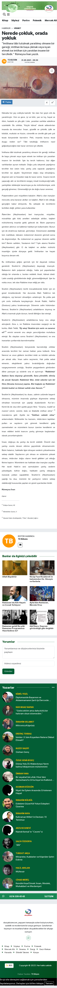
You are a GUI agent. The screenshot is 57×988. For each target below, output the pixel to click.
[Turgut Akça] (7, 856)
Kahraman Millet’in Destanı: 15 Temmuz (31, 818)
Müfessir (20, 872)
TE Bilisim (23, 539)
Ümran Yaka (22, 774)
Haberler (6, 28)
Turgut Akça (23, 853)
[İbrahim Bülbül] (7, 803)
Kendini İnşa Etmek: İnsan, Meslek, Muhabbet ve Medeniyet (33, 885)
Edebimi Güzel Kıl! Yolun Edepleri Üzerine (33, 805)
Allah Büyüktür (9, 577)
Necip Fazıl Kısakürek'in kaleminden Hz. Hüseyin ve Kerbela (41, 579)
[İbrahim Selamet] (7, 724)
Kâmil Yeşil (22, 694)
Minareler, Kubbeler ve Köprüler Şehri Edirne (35, 858)
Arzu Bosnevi (23, 828)
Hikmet (17, 28)
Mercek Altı (10, 949)
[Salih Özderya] (7, 843)
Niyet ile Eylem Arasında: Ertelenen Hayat (34, 792)
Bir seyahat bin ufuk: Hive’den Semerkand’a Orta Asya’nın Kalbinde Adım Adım (34, 779)
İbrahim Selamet (25, 722)
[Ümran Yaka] (7, 777)
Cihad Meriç (22, 880)
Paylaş (8, 102)
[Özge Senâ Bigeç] (7, 763)
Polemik (37, 20)
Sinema (22, 949)
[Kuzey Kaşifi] (7, 750)
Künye (36, 952)
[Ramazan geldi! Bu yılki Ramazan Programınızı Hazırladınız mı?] (14, 617)
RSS (10, 965)
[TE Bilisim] (9, 541)
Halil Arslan (23, 868)
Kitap (5, 20)
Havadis (8, 952)
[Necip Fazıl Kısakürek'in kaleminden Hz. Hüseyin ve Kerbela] (42, 568)
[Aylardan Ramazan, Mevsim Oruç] (42, 593)
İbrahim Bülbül (24, 800)
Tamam (49, 983)
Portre (26, 20)
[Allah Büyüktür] (14, 568)
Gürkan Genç (22, 752)
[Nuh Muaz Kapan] (7, 710)
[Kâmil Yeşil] (7, 697)
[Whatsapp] (28, 938)
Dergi (32, 949)
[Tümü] (53, 687)
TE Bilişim (35, 974)
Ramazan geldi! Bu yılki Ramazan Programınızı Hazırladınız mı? (13, 628)
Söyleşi (15, 20)
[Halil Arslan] (7, 870)
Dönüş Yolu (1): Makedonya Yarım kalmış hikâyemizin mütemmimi (32, 765)
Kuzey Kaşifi (22, 748)
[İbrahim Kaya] (7, 816)
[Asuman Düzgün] (7, 790)
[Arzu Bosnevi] (7, 830)
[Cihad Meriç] (7, 883)
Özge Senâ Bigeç (25, 760)
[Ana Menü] (8, 15)
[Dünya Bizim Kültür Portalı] (29, 7)
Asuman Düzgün (25, 787)
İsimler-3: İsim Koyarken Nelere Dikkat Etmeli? (35, 738)
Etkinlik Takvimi (22, 952)
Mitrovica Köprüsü (25, 725)
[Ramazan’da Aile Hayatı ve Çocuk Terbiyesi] (14, 593)
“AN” (18, 845)
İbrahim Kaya (23, 813)
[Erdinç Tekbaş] (7, 737)
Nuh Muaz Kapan (25, 707)
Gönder (8, 671)
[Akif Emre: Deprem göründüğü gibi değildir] (42, 617)
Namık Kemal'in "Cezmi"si (29, 832)
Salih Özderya (24, 841)
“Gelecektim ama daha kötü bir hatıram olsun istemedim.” (32, 712)
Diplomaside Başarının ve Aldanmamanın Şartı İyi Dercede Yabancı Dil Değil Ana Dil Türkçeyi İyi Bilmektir (34, 699)
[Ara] (4, 15)
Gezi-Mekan (45, 949)
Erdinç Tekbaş (24, 734)
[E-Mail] (20, 545)
